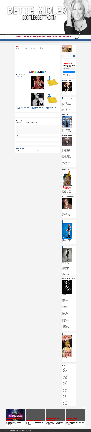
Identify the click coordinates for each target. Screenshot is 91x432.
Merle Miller (64, 318)
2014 (64, 390)
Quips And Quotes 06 (65, 268)
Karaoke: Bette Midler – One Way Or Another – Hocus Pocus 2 (13, 423)
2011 (64, 394)
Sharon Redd (64, 324)
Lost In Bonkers (64, 213)
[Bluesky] (43, 71)
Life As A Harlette (65, 313)
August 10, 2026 (8, 424)
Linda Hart (64, 314)
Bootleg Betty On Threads (66, 109)
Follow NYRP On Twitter (66, 240)
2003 (64, 403)
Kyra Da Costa (64, 312)
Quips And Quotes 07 (65, 269)
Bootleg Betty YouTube (66, 130)
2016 (64, 388)
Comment (18, 124)
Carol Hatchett (64, 295)
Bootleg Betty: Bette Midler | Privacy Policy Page (23, 430)
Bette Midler (11, 418)
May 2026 (64, 371)
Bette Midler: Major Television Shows (68, 151)
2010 (64, 395)
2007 (64, 398)
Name (17, 135)
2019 (64, 384)
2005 (64, 401)
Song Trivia (64, 163)
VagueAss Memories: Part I (66, 215)
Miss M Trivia (64, 161)
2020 (64, 383)
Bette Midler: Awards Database (67, 91)
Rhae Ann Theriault (65, 321)
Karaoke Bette (64, 191)
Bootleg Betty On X (65, 110)
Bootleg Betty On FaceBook (66, 104)
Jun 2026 (64, 370)
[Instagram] (37, 71)
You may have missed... (11, 408)
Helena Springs (64, 302)
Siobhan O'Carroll (65, 326)
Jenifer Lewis (64, 305)
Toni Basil (63, 328)
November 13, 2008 (19, 49)
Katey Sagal (64, 311)
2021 (64, 382)
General (17, 46)
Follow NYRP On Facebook (66, 239)
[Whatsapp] (35, 71)
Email (17, 139)
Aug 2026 (64, 368)
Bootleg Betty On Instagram (66, 105)
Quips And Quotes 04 (65, 266)
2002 (64, 404)
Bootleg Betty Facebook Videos (67, 129)
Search (74, 56)
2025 (64, 377)
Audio (8, 418)
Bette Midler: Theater (65, 156)
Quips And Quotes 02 (65, 263)
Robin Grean (64, 322)
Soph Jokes (64, 165)
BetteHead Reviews (65, 358)
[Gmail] (34, 71)
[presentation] (83, 408)
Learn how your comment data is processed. (36, 150)
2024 (64, 378)
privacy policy (72, 74)
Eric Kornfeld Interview (65, 209)
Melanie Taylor (64, 315)
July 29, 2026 (48, 424)
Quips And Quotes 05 (65, 267)
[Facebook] (30, 71)
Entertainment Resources (66, 158)
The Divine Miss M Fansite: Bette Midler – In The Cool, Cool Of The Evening (55, 423)
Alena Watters (64, 294)
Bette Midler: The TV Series (66, 128)
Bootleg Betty (13, 430)
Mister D (24, 49)
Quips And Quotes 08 (65, 270)
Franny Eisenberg (65, 300)
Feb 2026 (64, 375)
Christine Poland (65, 298)
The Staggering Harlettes (66, 327)
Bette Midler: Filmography (66, 150)
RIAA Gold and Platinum (66, 162)
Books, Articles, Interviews (66, 157)
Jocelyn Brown (64, 307)
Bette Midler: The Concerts (66, 154)
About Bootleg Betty (65, 99)
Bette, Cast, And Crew (65, 357)
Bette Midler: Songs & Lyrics (66, 152)
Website (17, 143)
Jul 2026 (64, 369)
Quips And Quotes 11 (65, 274)
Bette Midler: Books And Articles (67, 148)
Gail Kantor (64, 301)
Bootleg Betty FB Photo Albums (67, 102)
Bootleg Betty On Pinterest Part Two (68, 108)
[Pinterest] (32, 71)
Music (55, 418)
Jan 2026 (64, 376)
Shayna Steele (64, 325)
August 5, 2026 (28, 424)
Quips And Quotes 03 (65, 264)
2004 (64, 402)
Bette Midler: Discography (66, 149)
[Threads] (41, 71)
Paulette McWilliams (65, 320)
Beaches (70, 418)
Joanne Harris (64, 306)
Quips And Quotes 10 (65, 273)
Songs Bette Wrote (65, 164)
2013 (64, 391)
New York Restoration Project (67, 241)
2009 (64, 396)
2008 (64, 397)
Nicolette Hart (64, 319)
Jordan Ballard (64, 308)
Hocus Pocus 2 (16, 418)
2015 (64, 389)
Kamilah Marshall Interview (66, 212)
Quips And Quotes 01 (65, 262)
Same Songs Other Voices (66, 192)
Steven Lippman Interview (66, 214)
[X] (39, 71)
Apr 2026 (64, 372)
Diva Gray (63, 299)
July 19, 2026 (68, 424)
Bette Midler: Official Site (66, 94)
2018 (64, 385)
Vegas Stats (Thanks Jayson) (67, 361)
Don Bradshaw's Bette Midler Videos (68, 131)
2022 (64, 381)
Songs (58, 418)
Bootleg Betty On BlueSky (66, 103)
